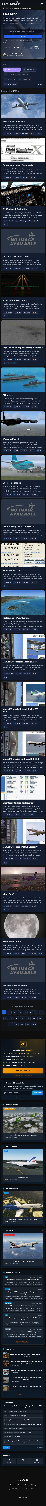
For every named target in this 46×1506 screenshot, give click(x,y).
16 (10, 1024)
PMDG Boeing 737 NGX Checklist (18, 526)
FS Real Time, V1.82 (12, 570)
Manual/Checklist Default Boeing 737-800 (21, 710)
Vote (6, 1447)
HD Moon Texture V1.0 (13, 941)
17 (16, 1024)
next (34, 1024)
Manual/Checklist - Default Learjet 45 (21, 847)
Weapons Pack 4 (11, 439)
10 (11, 1018)
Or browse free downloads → (23, 1075)
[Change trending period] (19, 70)
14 (34, 1018)
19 (28, 1024)
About (20, 1485)
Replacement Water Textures (17, 618)
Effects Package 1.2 (12, 483)
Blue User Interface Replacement (18, 803)
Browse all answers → (23, 1341)
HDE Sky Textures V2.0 (14, 121)
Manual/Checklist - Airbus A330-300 (21, 759)
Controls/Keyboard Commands (18, 165)
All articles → (23, 1395)
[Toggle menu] (42, 3)
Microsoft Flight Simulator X (21, 8)
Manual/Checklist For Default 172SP (20, 662)
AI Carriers (8, 395)
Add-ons (5, 8)
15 (40, 1018)
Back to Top (23, 1497)
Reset (40, 84)
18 (22, 1024)
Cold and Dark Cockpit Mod (16, 256)
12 (22, 1018)
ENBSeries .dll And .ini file (15, 209)
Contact (13, 1485)
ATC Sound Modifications (15, 985)
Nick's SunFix (9, 894)
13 (28, 1018)
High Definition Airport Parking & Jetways (23, 347)
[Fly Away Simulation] (20, 3)
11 (17, 1018)
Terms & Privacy (30, 1485)
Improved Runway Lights (15, 300)
